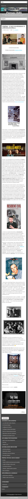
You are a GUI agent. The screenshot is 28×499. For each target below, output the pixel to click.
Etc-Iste (4, 460)
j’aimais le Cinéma (18, 50)
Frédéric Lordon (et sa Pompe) (8, 477)
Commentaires (5, 418)
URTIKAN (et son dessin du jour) (9, 435)
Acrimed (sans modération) (8, 475)
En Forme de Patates (6, 425)
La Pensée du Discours (7, 466)
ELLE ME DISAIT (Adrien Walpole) (9, 423)
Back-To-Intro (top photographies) (9, 440)
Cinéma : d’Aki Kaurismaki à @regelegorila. (13, 27)
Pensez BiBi (14, 12)
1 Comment (16, 29)
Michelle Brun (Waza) (7, 451)
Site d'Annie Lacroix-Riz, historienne (9, 433)
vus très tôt (16, 375)
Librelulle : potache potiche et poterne (10, 468)
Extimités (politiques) (6, 449)
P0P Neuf (4, 442)
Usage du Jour (5, 444)
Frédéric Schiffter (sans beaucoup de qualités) (11, 462)
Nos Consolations (6, 470)
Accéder (3, 489)
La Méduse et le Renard (7, 427)
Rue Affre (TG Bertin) (6, 455)
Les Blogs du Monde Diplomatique (9, 429)
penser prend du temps (19, 101)
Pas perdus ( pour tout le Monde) (9, 453)
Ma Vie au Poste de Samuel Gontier (9, 431)
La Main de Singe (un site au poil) (9, 464)
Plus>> (23, 411)
